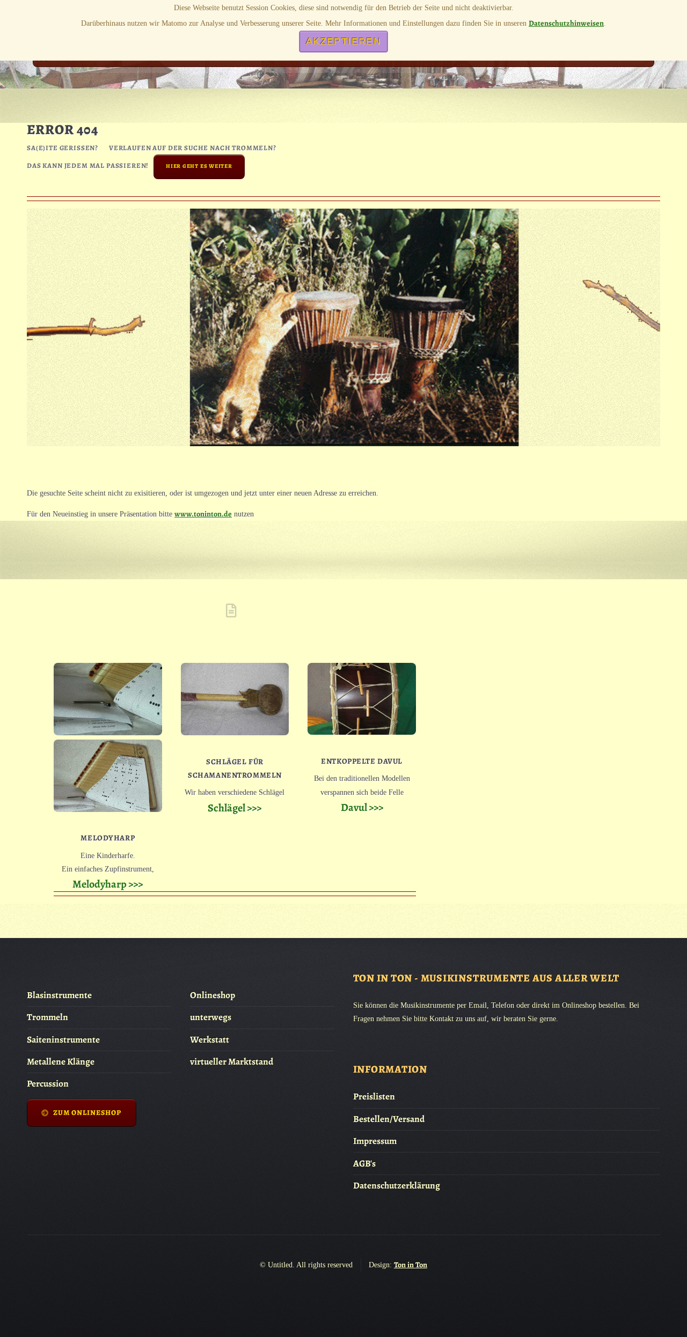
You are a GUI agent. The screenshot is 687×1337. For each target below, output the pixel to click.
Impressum (375, 1141)
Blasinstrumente (59, 995)
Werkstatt (209, 1039)
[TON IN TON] (47, 60)
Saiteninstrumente (63, 1039)
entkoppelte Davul (362, 761)
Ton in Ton (410, 1264)
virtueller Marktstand (231, 1061)
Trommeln (47, 1017)
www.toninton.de (203, 513)
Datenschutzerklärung (396, 1185)
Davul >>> (362, 807)
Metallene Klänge (60, 1061)
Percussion (48, 1083)
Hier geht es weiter (199, 166)
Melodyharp (108, 837)
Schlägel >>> (234, 808)
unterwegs (210, 1017)
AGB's (364, 1163)
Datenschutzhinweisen (566, 23)
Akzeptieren (343, 41)
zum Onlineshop (87, 1112)
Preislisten (374, 1096)
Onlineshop (212, 995)
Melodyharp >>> (107, 884)
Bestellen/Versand (389, 1119)
